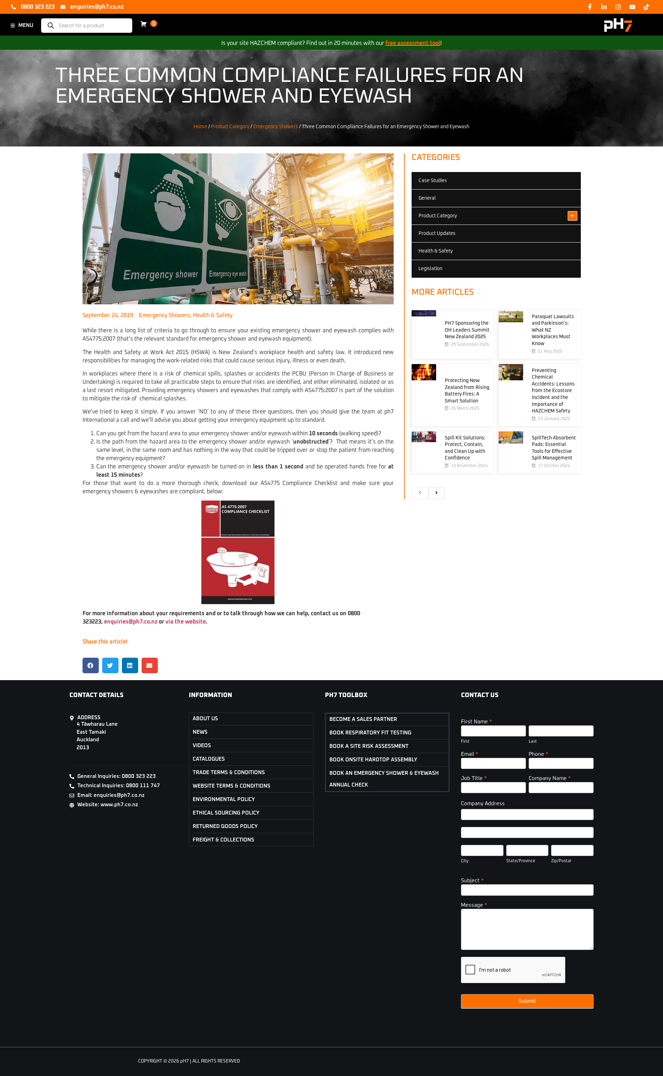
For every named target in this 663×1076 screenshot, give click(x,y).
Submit (527, 1001)
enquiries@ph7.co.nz (130, 622)
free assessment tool (412, 43)
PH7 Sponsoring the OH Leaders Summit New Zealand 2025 (467, 330)
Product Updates (437, 233)
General (427, 198)
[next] (436, 493)
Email (469, 754)
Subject (472, 880)
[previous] (420, 493)
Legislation (430, 268)
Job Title (474, 778)
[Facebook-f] (590, 7)
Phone (538, 754)
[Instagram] (618, 7)
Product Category (230, 126)
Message (474, 905)
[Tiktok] (646, 7)
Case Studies (433, 180)
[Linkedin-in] (604, 7)
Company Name (550, 778)
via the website (185, 622)
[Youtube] (632, 7)
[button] (91, 665)
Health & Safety (212, 315)
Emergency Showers (275, 126)
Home (200, 126)
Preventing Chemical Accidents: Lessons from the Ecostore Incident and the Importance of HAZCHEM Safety (553, 391)
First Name (476, 721)
